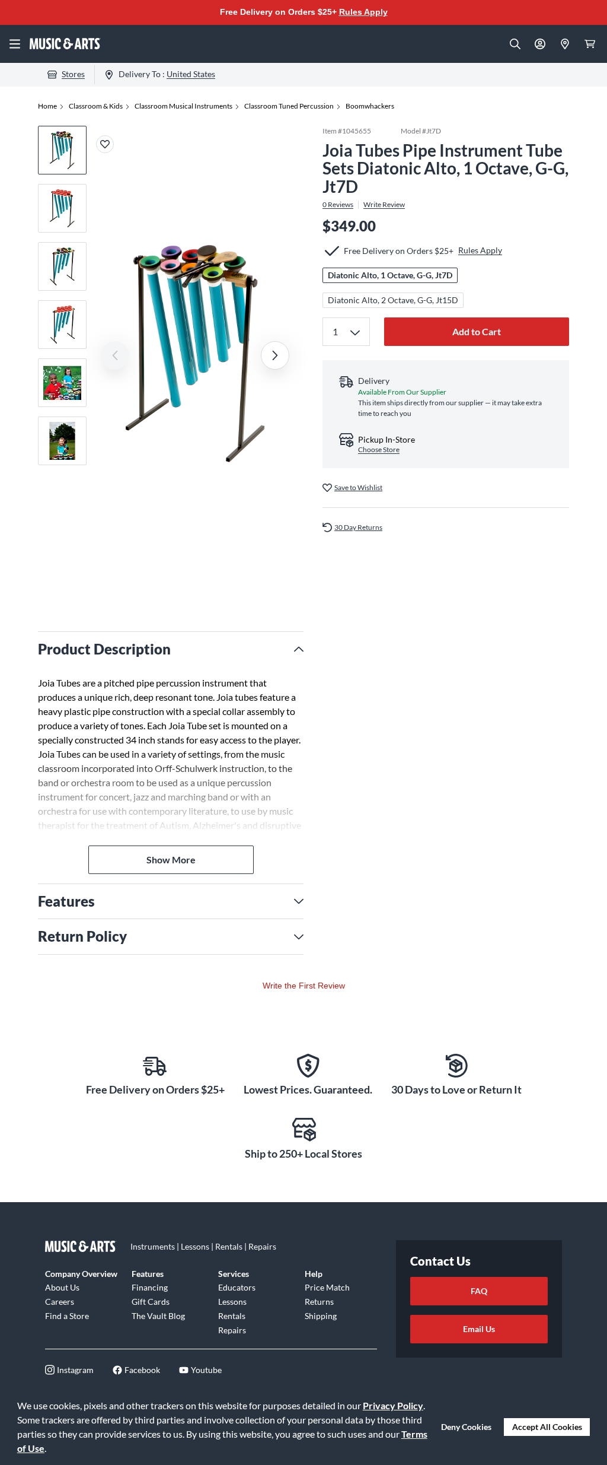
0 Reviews (337, 205)
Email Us (479, 1329)
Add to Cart (476, 331)
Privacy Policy (393, 1405)
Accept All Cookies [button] (547, 1427)
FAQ (479, 1291)
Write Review (384, 205)
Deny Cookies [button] (466, 1427)
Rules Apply (363, 12)
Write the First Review (304, 985)
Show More (171, 859)
